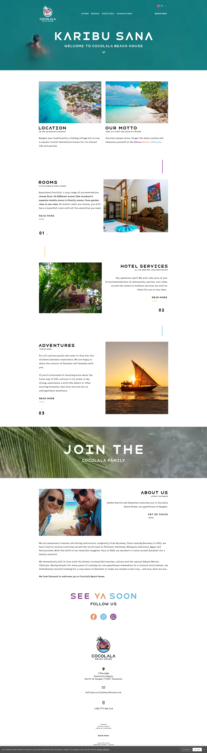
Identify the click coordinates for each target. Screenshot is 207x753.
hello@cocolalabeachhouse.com (103, 692)
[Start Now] (103, 52)
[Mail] (103, 669)
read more (47, 398)
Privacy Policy (103, 750)
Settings (186, 750)
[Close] (204, 749)
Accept (197, 750)
